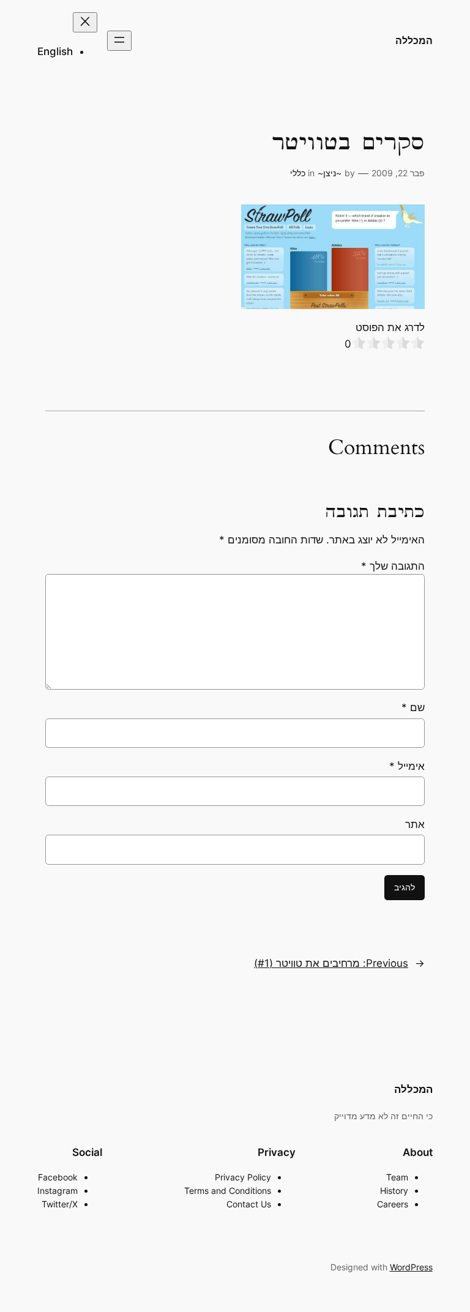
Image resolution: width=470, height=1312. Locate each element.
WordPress (411, 1267)
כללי (297, 173)
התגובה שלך (393, 566)
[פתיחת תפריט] (119, 41)
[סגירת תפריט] (85, 22)
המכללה (414, 40)
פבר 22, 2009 (398, 173)
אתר (415, 824)
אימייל (407, 766)
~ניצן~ (329, 173)
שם (413, 707)
